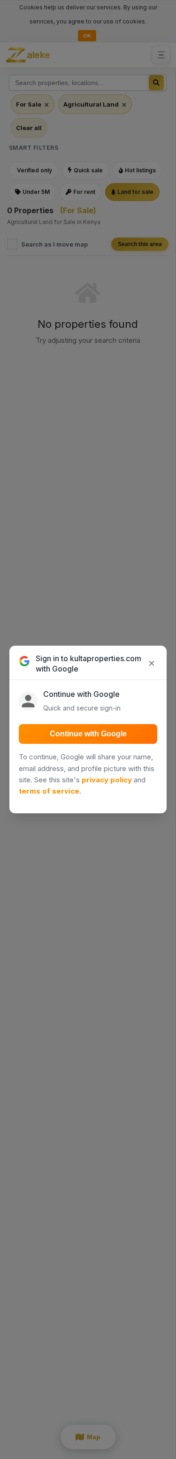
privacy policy (107, 779)
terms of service (49, 791)
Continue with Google (88, 734)
